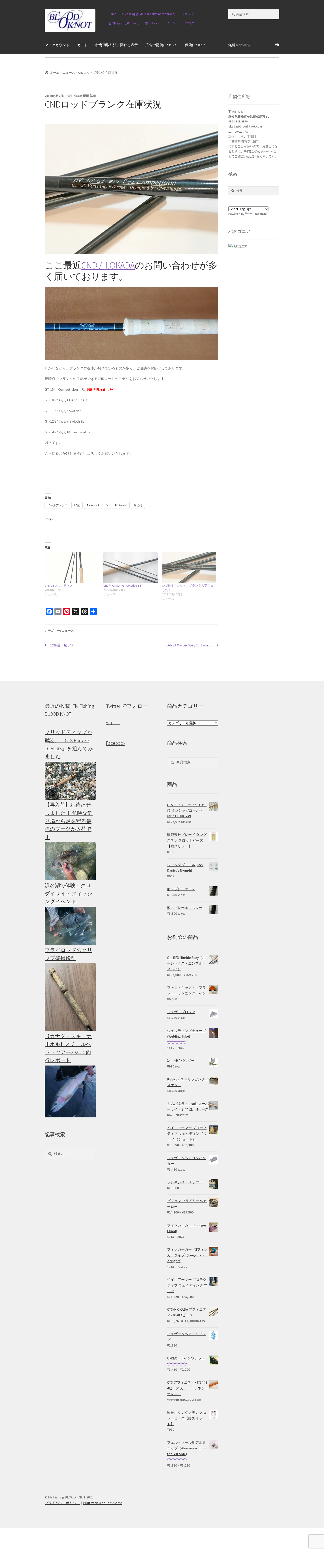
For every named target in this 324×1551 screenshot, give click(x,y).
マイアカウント (57, 45)
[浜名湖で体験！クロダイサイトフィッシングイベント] (70, 926)
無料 (239, 45)
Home (112, 14)
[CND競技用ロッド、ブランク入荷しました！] (189, 567)
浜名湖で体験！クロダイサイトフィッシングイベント (68, 893)
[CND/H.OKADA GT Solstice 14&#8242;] (130, 567)
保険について (195, 45)
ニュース (69, 73)
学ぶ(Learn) (152, 23)
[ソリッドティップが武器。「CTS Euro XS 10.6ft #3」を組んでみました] (70, 781)
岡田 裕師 (89, 96)
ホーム (54, 73)
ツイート (113, 723)
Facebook (115, 743)
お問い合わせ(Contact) (124, 23)
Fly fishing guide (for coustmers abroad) (148, 14)
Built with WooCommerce (102, 1503)
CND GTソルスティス (59, 586)
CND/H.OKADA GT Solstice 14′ (122, 586)
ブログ (189, 23)
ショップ (187, 14)
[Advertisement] (253, 768)
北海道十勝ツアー (64, 645)
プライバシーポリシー (62, 1503)
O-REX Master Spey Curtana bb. (189, 645)
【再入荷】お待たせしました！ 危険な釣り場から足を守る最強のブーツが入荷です (69, 821)
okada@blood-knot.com (245, 126)
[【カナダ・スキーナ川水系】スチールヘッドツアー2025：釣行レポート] (70, 1091)
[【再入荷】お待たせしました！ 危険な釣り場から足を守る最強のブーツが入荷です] (70, 861)
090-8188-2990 (238, 121)
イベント (173, 23)
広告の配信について (161, 45)
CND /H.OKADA (108, 265)
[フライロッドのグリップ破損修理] (70, 997)
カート (82, 45)
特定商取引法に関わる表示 (116, 45)
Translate (260, 214)
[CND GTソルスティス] (72, 567)
